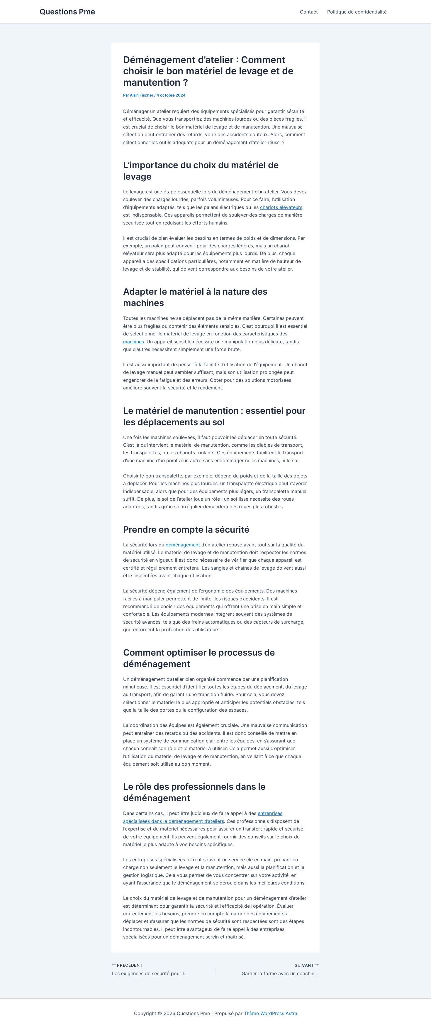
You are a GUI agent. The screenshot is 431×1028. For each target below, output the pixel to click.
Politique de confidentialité (357, 12)
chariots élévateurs (281, 207)
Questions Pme (67, 11)
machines (133, 342)
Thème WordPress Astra (270, 1013)
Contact (309, 12)
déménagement (183, 545)
